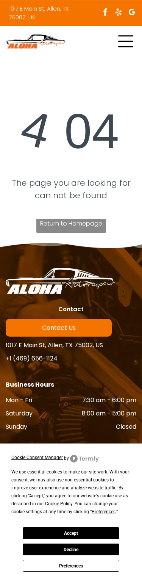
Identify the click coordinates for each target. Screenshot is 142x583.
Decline (71, 549)
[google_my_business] (131, 13)
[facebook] (105, 13)
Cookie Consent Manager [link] (37, 457)
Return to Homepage (71, 223)
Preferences (71, 566)
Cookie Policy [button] (58, 503)
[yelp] (118, 13)
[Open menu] (125, 41)
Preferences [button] (103, 511)
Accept (71, 533)
